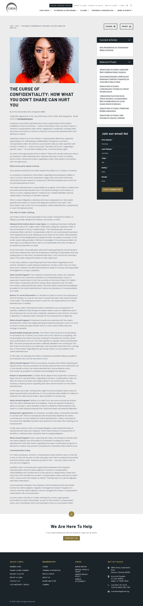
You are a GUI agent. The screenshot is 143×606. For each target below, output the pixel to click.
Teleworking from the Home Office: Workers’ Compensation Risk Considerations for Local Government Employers (113, 100)
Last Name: (107, 149)
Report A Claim (80, 5)
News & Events (124, 10)
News (17, 26)
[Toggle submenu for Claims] (88, 10)
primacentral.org (25, 119)
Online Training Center (61, 5)
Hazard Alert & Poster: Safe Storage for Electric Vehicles (112, 116)
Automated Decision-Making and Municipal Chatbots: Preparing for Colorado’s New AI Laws (114, 79)
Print (125, 26)
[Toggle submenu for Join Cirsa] (51, 10)
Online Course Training (19, 570)
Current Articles (108, 40)
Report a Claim (16, 577)
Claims (83, 10)
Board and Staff (49, 581)
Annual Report (81, 567)
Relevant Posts (108, 62)
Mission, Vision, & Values (82, 571)
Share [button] (110, 27)
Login (122, 5)
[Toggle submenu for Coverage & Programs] (77, 10)
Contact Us (71, 538)
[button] (127, 5)
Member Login (15, 567)
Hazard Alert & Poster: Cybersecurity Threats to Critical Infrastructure (114, 89)
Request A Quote (96, 5)
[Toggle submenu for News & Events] (132, 10)
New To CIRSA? (111, 5)
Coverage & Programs (65, 10)
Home (12, 26)
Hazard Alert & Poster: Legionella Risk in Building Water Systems (114, 70)
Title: (104, 158)
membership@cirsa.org (120, 591)
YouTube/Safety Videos (19, 584)
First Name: (107, 140)
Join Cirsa (44, 10)
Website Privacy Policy (81, 575)
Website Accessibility (80, 580)
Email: (105, 177)
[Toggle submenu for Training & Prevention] (114, 10)
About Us (46, 577)
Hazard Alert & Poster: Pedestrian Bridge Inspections (114, 109)
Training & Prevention (102, 10)
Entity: (105, 167)
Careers (45, 585)
